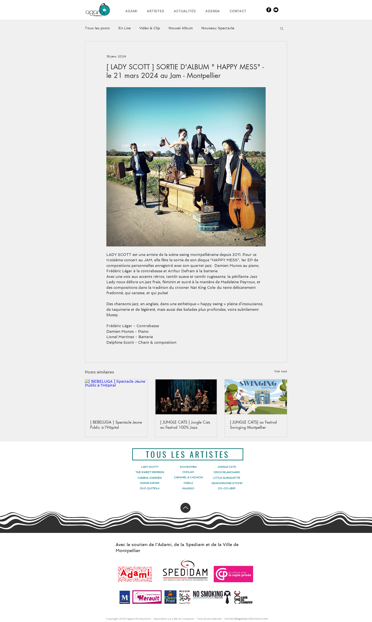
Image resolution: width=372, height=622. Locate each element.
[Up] (185, 508)
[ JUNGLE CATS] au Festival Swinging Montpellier (253, 424)
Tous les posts (97, 28)
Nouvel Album (181, 28)
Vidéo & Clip (149, 28)
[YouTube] (275, 9)
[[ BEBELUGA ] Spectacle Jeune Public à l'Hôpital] (116, 396)
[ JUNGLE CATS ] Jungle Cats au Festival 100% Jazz (185, 424)
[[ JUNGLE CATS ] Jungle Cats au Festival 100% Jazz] (186, 396)
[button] (282, 28)
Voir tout (280, 371)
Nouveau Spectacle (217, 28)
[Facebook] (268, 9)
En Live (124, 28)
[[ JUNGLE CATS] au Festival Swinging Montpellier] (256, 396)
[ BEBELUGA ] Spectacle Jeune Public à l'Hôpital (116, 424)
